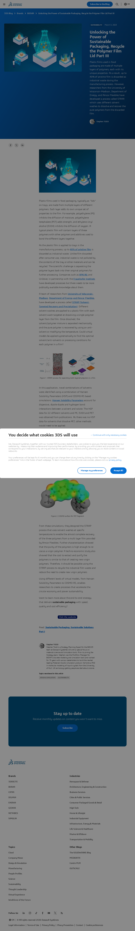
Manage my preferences (92, 471)
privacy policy (115, 460)
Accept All (118, 471)
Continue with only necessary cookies (110, 435)
